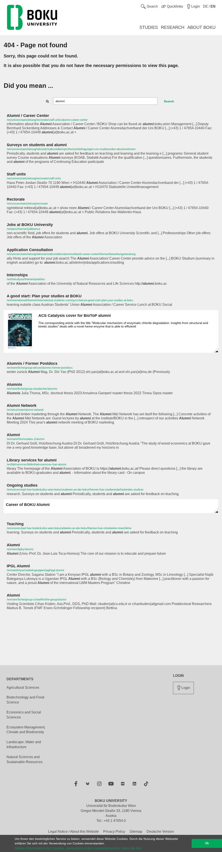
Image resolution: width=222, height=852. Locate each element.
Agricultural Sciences (23, 687)
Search (169, 101)
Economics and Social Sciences (24, 714)
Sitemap (135, 831)
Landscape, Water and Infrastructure (24, 744)
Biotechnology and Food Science (25, 699)
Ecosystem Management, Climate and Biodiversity (26, 729)
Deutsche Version (160, 831)
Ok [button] (207, 843)
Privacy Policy (114, 831)
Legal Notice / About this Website (73, 831)
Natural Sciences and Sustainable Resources (24, 759)
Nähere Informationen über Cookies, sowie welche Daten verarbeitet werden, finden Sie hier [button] (78, 848)
